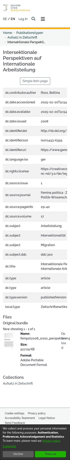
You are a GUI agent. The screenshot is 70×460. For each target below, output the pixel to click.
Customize (9, 446)
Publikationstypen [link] (29, 33)
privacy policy (51, 440)
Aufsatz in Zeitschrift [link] (22, 37)
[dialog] (35, 442)
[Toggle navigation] (43, 19)
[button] (33, 19)
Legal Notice (46, 418)
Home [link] (7, 33)
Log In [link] (23, 19)
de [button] (5, 19)
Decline (18, 454)
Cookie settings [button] (14, 413)
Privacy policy (37, 413)
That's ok (50, 454)
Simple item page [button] (35, 81)
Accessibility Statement (20, 418)
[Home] (16, 8)
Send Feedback (15, 422)
